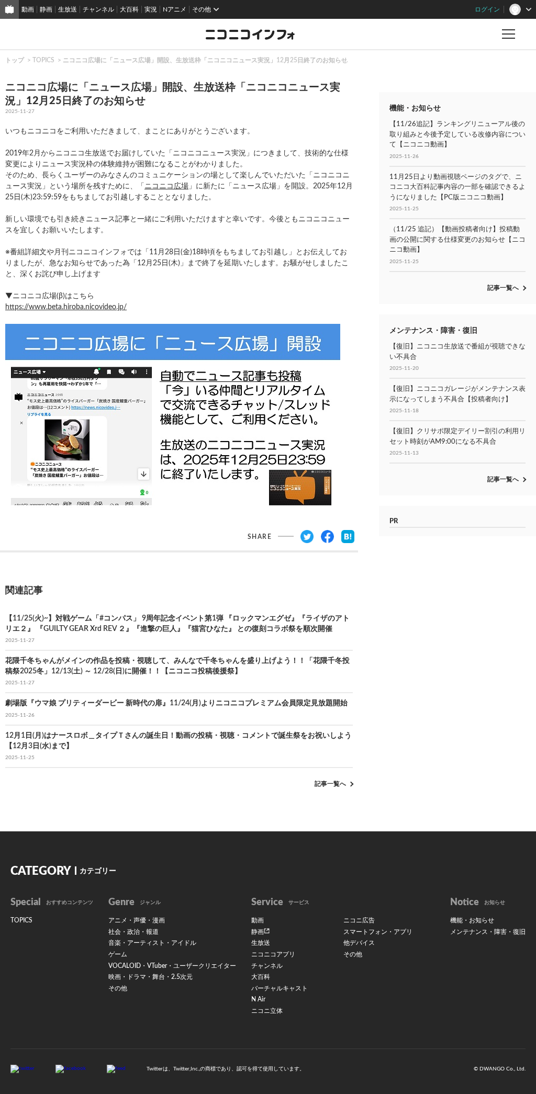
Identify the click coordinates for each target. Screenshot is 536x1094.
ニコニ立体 (267, 1011)
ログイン (487, 9)
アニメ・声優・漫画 (136, 920)
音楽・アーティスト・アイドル (152, 943)
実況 (150, 9)
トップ (14, 60)
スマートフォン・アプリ (377, 932)
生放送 (67, 9)
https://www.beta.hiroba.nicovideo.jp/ (66, 307)
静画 (46, 9)
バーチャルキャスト (279, 988)
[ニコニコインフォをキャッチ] (116, 1068)
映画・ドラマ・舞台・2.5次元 (150, 977)
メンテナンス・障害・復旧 (488, 932)
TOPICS (43, 60)
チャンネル (98, 9)
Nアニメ (174, 9)
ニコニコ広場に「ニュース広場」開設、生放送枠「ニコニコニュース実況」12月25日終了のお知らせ (205, 60)
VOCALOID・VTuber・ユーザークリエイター (172, 966)
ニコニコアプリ (273, 954)
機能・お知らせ (472, 920)
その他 (117, 988)
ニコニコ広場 (166, 186)
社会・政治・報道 (133, 932)
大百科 (129, 9)
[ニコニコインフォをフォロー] (22, 1068)
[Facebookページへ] (70, 1068)
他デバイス (359, 943)
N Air (258, 999)
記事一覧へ (330, 784)
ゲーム (117, 954)
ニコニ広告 (359, 920)
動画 (27, 9)
